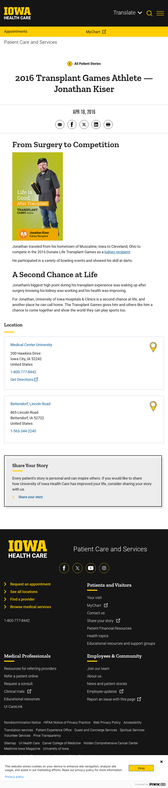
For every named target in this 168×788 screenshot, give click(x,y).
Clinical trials (14, 691)
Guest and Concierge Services (95, 730)
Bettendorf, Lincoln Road (30, 404)
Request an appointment (30, 584)
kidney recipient (117, 252)
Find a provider (22, 599)
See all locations (23, 592)
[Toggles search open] (152, 13)
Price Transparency (47, 736)
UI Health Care (29, 743)
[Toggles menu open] (160, 13)
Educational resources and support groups (121, 643)
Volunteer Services (17, 736)
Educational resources (22, 699)
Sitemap (10, 743)
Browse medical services (30, 607)
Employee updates (102, 691)
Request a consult (18, 684)
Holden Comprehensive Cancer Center (111, 743)
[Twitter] (77, 568)
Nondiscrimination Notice (22, 722)
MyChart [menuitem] (93, 32)
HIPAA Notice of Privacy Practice (67, 722)
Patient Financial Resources (109, 628)
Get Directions (22, 379)
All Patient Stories (87, 64)
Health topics (97, 636)
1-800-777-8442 (23, 372)
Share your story (30, 497)
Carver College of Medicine (61, 743)
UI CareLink (13, 706)
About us (94, 676)
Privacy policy (14, 776)
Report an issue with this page (111, 699)
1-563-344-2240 (23, 431)
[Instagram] (104, 568)
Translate (124, 12)
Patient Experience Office (54, 730)
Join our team (98, 668)
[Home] (20, 13)
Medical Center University (31, 345)
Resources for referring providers (30, 668)
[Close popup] (161, 761)
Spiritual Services (132, 730)
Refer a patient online (21, 676)
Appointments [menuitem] (15, 31)
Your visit (94, 597)
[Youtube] (91, 568)
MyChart (94, 605)
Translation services (18, 730)
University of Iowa (56, 749)
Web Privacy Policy (107, 722)
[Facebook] (64, 568)
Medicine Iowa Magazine (22, 749)
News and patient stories (107, 684)
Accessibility (133, 722)
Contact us (96, 613)
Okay (141, 768)
